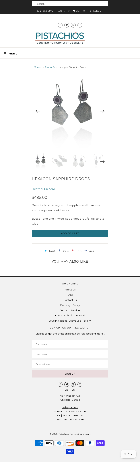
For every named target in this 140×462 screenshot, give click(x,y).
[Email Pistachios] (79, 25)
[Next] (102, 111)
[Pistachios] (60, 38)
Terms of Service (70, 310)
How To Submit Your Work (70, 315)
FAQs (70, 294)
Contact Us (70, 299)
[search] (70, 3)
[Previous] (38, 111)
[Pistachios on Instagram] (73, 25)
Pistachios (63, 433)
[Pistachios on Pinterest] (66, 25)
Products (50, 67)
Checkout (96, 11)
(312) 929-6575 (45, 11)
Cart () (80, 11)
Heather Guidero (43, 189)
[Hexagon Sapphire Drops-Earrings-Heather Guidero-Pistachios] (70, 111)
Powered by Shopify (80, 433)
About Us (70, 289)
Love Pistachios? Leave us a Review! (70, 320)
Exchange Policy (70, 305)
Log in (61, 11)
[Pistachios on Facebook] (60, 25)
